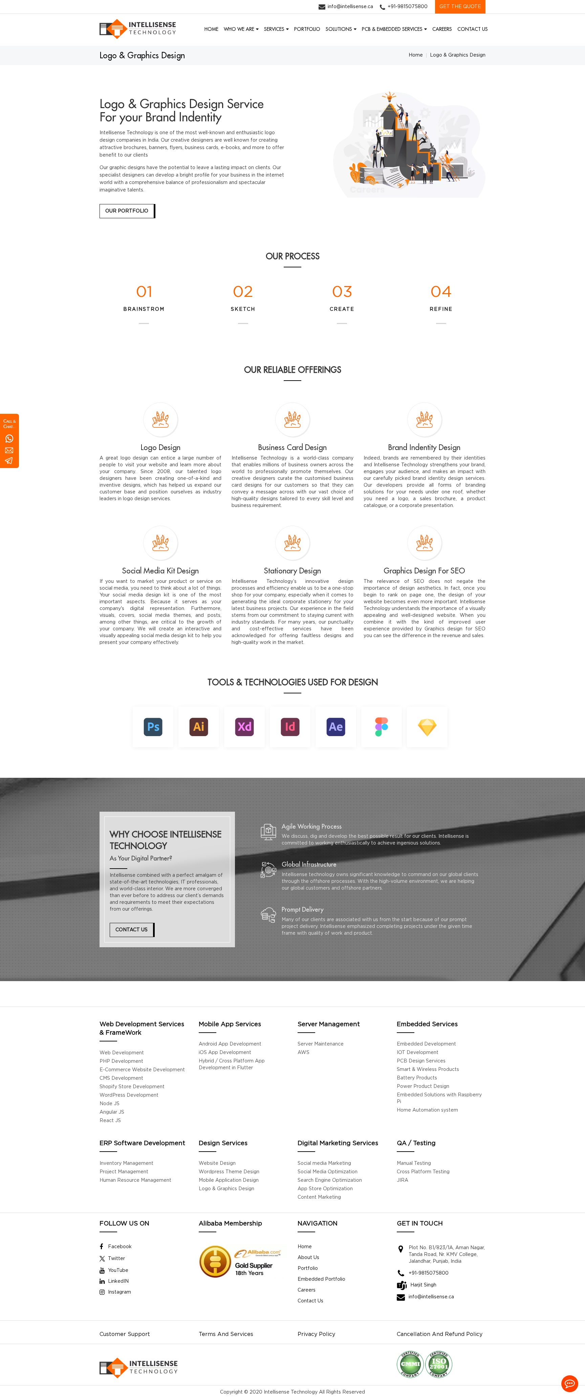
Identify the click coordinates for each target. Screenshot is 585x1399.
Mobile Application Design (229, 1180)
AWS (303, 1053)
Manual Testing (414, 1163)
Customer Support (125, 1334)
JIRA (402, 1180)
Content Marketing (319, 1197)
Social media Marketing (324, 1163)
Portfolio (308, 1268)
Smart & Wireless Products (428, 1070)
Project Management (124, 1172)
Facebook (120, 1247)
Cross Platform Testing (423, 1172)
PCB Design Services (421, 1061)
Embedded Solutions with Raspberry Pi (439, 1098)
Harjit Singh (423, 1285)
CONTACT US (472, 29)
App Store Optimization (325, 1189)
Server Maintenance (321, 1044)
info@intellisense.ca (350, 7)
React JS (110, 1121)
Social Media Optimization (328, 1172)
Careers (307, 1290)
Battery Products (417, 1078)
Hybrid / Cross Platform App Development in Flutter (232, 1064)
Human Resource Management (135, 1180)
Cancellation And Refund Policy (439, 1334)
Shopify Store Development (132, 1087)
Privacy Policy (316, 1334)
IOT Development (417, 1053)
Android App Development (230, 1044)
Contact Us (131, 930)
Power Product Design (423, 1086)
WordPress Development (129, 1095)
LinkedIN (118, 1281)
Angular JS (112, 1112)
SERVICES (274, 29)
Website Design (217, 1163)
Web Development (122, 1053)
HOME (211, 29)
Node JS (110, 1104)
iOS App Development (225, 1053)
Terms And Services (226, 1334)
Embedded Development (426, 1044)
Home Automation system (427, 1110)
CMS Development (121, 1078)
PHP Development (121, 1061)
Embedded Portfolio (321, 1279)
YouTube (118, 1271)
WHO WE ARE (239, 29)
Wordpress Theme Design (229, 1172)
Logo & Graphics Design (226, 1189)
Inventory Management (126, 1163)
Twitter (116, 1259)
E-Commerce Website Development (142, 1070)
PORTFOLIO (307, 29)
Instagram (119, 1292)
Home (416, 55)
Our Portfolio (126, 211)
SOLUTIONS (339, 29)
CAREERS (442, 29)
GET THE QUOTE (460, 7)
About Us (308, 1258)
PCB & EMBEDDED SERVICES (392, 29)
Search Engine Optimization (330, 1180)
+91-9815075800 (408, 7)
